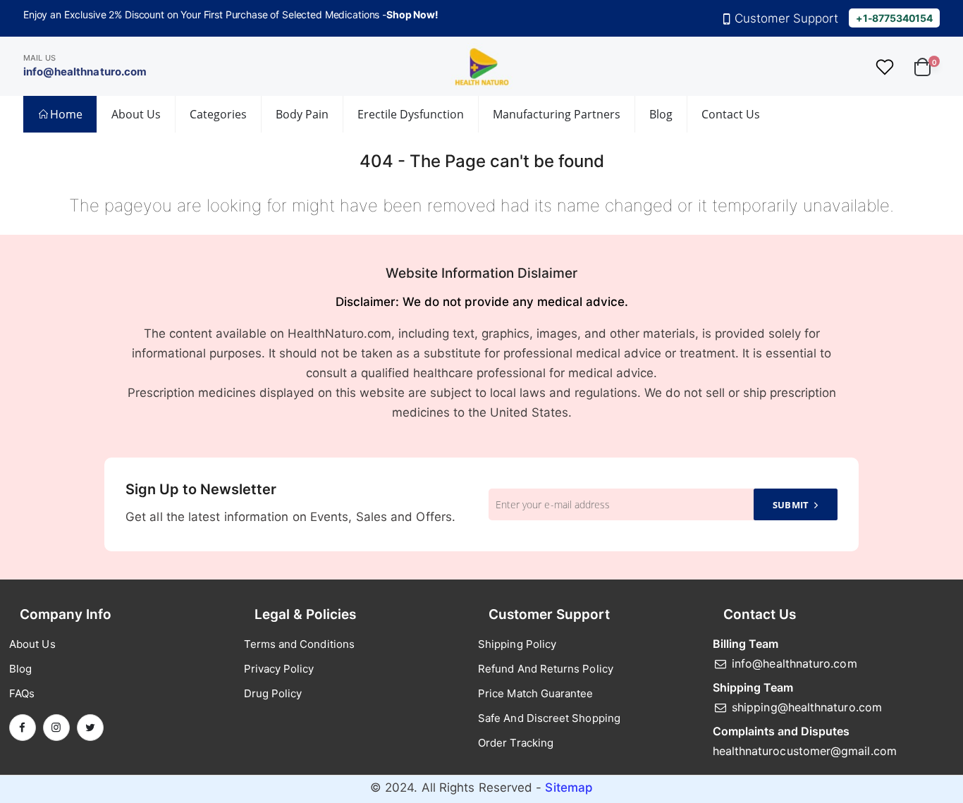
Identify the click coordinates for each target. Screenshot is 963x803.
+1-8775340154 (894, 18)
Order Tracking (515, 742)
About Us (136, 114)
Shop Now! (412, 14)
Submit (791, 504)
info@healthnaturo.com (85, 71)
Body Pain (302, 114)
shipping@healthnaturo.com (807, 707)
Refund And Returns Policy (545, 668)
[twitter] (90, 727)
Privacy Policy (279, 668)
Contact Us (730, 114)
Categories (218, 114)
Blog (661, 114)
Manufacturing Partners (556, 114)
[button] (927, 66)
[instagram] (56, 727)
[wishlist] (885, 66)
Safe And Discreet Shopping (549, 718)
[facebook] (22, 727)
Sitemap (569, 787)
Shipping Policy (517, 644)
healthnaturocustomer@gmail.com (805, 751)
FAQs (22, 693)
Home (66, 114)
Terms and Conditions (299, 644)
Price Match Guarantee (536, 693)
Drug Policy (273, 693)
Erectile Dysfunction (410, 114)
